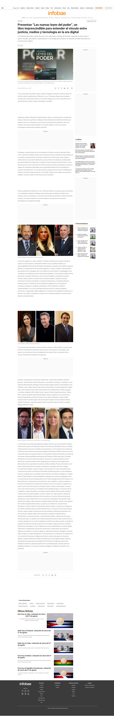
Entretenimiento (89, 8)
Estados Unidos (30, 8)
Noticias (20, 21)
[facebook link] (22, 691)
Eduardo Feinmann (23, 606)
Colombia (37, 8)
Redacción (57, 685)
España (42, 8)
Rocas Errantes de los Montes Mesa (40, 17)
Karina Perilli (50, 606)
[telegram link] (25, 694)
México (47, 8)
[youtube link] (22, 694)
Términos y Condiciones (89, 685)
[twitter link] (25, 691)
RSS (41, 702)
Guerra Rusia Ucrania (65, 17)
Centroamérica (57, 8)
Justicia (31, 603)
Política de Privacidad (89, 687)
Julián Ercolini (41, 606)
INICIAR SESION (108, 8)
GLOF (27, 17)
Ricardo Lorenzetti (40, 603)
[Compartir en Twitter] (61, 88)
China (89, 17)
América (41, 685)
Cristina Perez (60, 603)
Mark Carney (51, 17)
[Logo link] (57, 13)
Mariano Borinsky (23, 603)
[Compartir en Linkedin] (64, 88)
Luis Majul (32, 606)
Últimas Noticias (75, 8)
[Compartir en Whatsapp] (55, 88)
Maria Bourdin (50, 603)
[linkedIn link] (28, 694)
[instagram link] (28, 691)
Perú (52, 8)
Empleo (57, 687)
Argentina (22, 8)
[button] (2, 8)
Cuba (68, 8)
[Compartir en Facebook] (58, 88)
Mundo (64, 8)
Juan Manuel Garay (60, 606)
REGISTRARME (99, 8)
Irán (92, 17)
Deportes (82, 8)
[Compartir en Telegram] (67, 88)
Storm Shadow (84, 17)
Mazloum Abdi (58, 17)
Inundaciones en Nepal (75, 17)
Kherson (30, 17)
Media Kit (73, 695)
